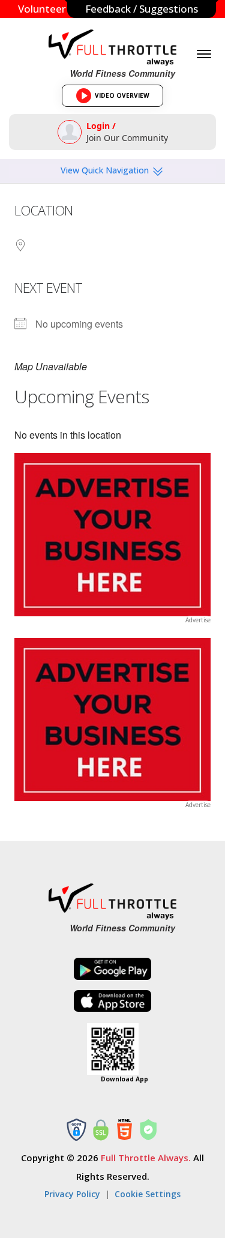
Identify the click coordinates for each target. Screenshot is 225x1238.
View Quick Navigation (106, 170)
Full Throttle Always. (146, 1158)
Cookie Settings (148, 1194)
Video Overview (116, 99)
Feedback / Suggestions (141, 9)
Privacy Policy (72, 1194)
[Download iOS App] (113, 1001)
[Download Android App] (113, 969)
